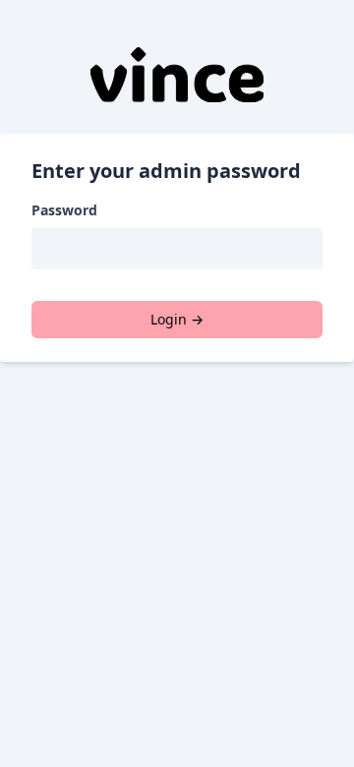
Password (64, 210)
